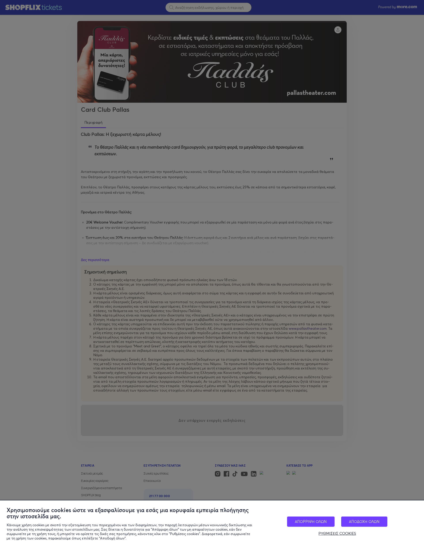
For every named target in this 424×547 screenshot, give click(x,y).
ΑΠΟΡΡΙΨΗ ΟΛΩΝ (311, 521)
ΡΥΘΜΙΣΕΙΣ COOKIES (337, 533)
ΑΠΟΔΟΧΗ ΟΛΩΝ (364, 521)
